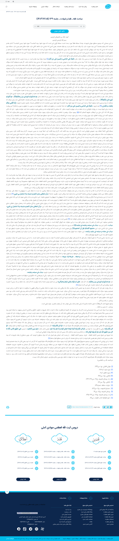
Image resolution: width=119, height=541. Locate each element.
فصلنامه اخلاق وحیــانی (87, 517)
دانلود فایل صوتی (59, 31)
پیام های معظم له (109, 522)
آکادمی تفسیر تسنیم (87, 524)
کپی (69, 407)
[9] (112, 391)
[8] (112, 388)
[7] (69, 219)
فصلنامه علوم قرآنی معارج (86, 514)
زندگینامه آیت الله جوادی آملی (107, 510)
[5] (78, 112)
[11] (49, 338)
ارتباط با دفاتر (56, 7)
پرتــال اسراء (68, 510)
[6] (12, 194)
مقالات (90, 522)
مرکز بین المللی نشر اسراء (65, 519)
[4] (100, 106)
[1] (47, 59)
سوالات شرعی (44, 7)
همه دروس (96, 479)
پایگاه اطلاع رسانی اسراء (86, 512)
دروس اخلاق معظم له (109, 514)
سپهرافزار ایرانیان (10, 539)
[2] (112, 369)
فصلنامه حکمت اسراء (87, 519)
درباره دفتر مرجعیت (69, 7)
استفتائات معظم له (109, 519)
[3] (112, 373)
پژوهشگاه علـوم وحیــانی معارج (85, 510)
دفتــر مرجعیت (67, 512)
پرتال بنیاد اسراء (101, 539)
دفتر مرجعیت (94, 7)
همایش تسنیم (110, 524)
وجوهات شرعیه (33, 7)
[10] (77, 285)
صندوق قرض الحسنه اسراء (65, 522)
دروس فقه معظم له (109, 517)
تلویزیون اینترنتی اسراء (66, 517)
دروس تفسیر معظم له (108, 512)
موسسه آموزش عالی (66, 514)
